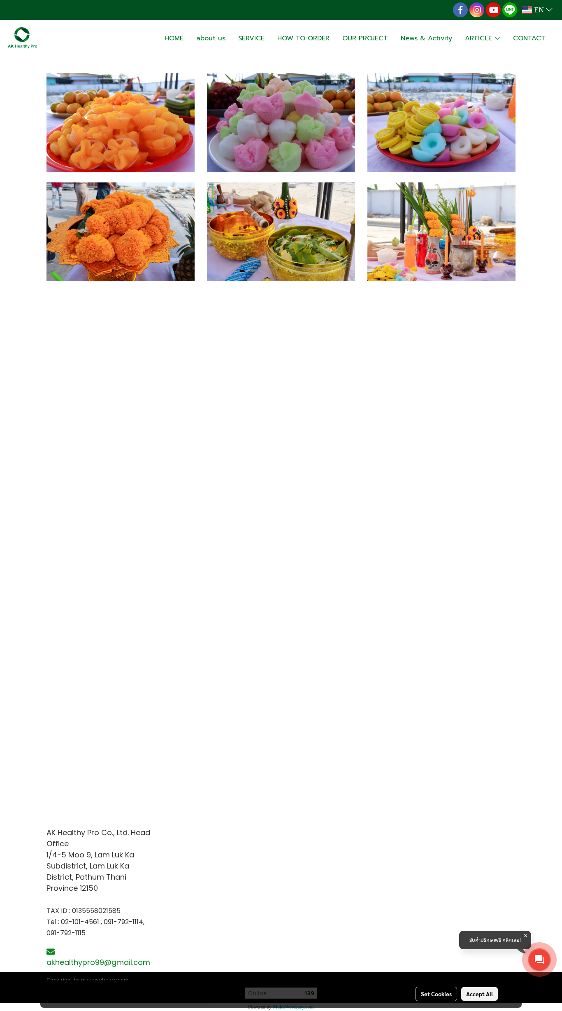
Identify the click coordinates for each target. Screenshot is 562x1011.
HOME (174, 38)
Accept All (479, 993)
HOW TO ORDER (303, 38)
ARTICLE (480, 38)
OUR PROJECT (365, 38)
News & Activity (426, 38)
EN (539, 10)
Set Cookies (436, 993)
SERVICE (251, 38)
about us (210, 38)
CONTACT (529, 38)
